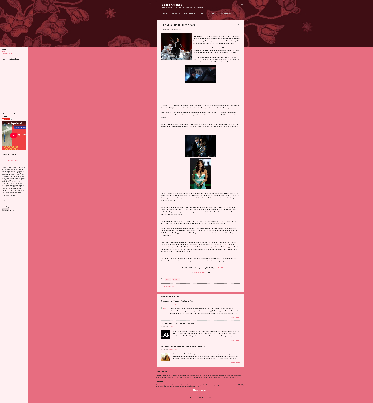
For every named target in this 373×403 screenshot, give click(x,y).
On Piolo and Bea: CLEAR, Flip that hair (177, 323)
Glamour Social (7, 54)
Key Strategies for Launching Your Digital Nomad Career (185, 346)
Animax (168, 279)
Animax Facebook (200, 272)
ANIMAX (220, 268)
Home (165, 14)
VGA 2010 (176, 279)
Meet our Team (190, 14)
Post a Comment (168, 286)
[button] (238, 24)
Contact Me (176, 14)
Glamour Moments (172, 4)
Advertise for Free (207, 14)
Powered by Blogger (201, 390)
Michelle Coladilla (13, 160)
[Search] (242, 5)
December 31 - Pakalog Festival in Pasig (178, 301)
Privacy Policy (225, 14)
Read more (235, 318)
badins (204, 394)
